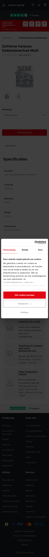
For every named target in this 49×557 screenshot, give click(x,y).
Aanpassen (23, 303)
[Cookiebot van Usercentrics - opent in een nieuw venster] (35, 242)
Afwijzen (25, 312)
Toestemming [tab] (9, 250)
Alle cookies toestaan (24, 295)
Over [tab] (40, 250)
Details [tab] (25, 250)
